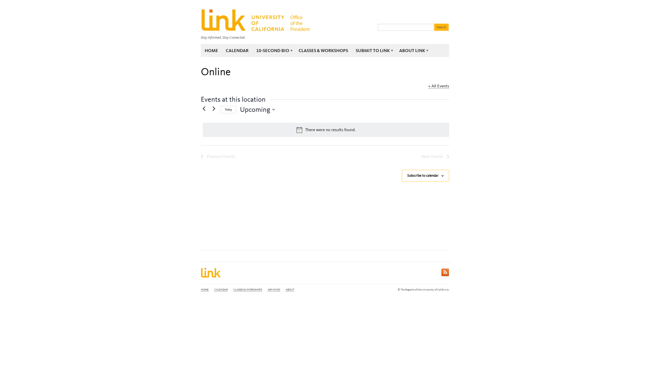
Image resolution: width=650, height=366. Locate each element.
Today (228, 109)
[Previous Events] (204, 108)
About (290, 289)
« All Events (438, 85)
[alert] (326, 130)
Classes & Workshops (323, 50)
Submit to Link (371, 51)
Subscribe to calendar (422, 175)
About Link (410, 51)
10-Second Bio (270, 51)
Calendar (237, 50)
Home (211, 50)
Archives (274, 289)
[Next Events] (214, 108)
